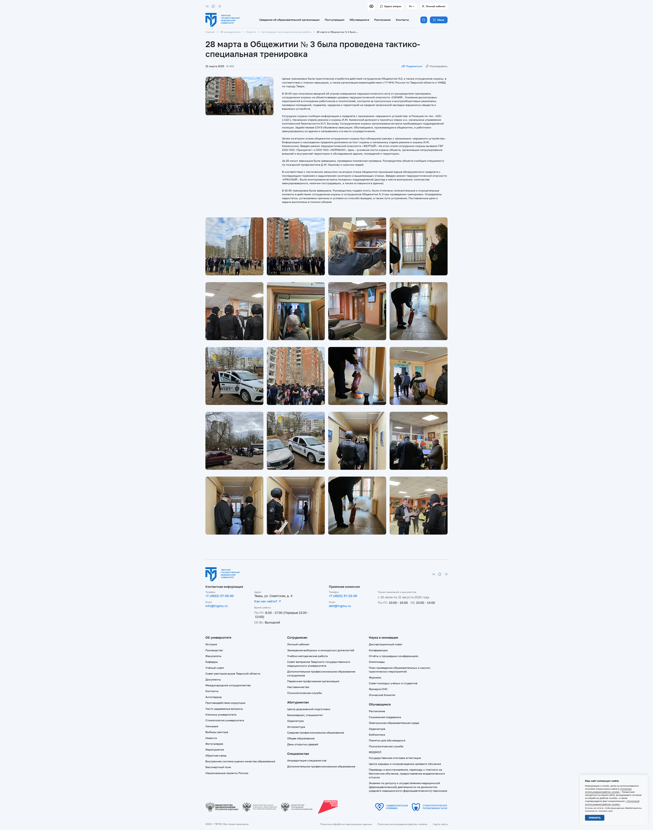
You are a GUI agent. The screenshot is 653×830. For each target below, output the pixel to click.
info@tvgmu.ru (216, 606)
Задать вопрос (392, 6)
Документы (213, 679)
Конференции (378, 650)
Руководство (214, 650)
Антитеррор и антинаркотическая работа (286, 31)
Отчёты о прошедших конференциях (393, 656)
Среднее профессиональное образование (315, 732)
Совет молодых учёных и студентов (393, 683)
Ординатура (295, 721)
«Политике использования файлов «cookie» (608, 790)
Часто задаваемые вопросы (224, 708)
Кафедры (211, 661)
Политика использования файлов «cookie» (403, 824)
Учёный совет (214, 667)
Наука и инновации (383, 637)
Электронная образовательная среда (394, 723)
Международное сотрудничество (228, 685)
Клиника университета (220, 714)
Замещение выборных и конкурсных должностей (320, 650)
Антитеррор (213, 697)
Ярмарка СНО (378, 689)
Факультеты (213, 656)
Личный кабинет (436, 6)
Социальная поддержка (385, 717)
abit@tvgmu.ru (340, 606)
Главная (210, 31)
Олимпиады (377, 661)
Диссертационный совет (385, 644)
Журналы (375, 677)
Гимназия (211, 726)
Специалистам (298, 754)
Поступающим (334, 19)
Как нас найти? (265, 601)
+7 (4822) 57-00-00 (219, 596)
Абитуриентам (298, 702)
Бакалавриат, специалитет (305, 715)
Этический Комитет (382, 695)
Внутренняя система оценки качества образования (240, 761)
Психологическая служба (304, 693)
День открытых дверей (302, 744)
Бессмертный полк (218, 767)
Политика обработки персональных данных (346, 824)
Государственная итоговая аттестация (395, 758)
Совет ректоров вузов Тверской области (232, 673)
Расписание (382, 19)
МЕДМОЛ (375, 752)
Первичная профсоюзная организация (313, 681)
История (211, 644)
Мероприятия (214, 749)
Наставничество (298, 687)
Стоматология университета (224, 720)
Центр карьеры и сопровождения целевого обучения (405, 764)
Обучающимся (359, 19)
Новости (251, 31)
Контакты (402, 19)
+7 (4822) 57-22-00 (343, 596)
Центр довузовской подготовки (308, 709)
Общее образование (301, 738)
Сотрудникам (297, 637)
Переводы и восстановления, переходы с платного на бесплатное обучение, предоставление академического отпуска (407, 773)
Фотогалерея (214, 743)
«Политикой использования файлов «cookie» (612, 803)
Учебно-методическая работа (307, 656)
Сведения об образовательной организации (289, 19)
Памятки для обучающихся (387, 740)
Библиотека (377, 734)
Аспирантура (296, 726)
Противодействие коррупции (225, 702)
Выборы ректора (216, 732)
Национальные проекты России (226, 773)
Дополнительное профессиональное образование (321, 766)
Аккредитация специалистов (306, 760)
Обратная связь (216, 755)
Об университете (230, 31)
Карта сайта (440, 824)
